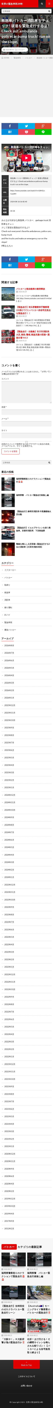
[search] (49, 11)
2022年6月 (9, 1019)
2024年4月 (9, 855)
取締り (7, 585)
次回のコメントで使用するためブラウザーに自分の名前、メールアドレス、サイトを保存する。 (26, 445)
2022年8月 (9, 1004)
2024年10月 (9, 810)
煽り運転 (8, 607)
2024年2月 (9, 870)
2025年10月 (9, 720)
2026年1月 (9, 698)
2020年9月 (9, 1169)
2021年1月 (9, 1146)
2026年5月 (9, 668)
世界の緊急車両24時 (34, 1402)
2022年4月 (9, 1034)
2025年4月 (9, 765)
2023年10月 (9, 899)
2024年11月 (9, 802)
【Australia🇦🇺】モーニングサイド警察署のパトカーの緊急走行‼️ (39, 1309)
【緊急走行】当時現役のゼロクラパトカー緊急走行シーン (12, 1309)
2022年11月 (9, 982)
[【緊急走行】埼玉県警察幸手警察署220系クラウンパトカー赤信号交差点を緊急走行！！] (8, 312)
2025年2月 (9, 780)
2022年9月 (9, 997)
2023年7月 (9, 922)
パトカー (21, 49)
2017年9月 (9, 1221)
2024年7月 (9, 832)
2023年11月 (9, 892)
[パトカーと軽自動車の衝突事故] (8, 294)
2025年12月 (9, 705)
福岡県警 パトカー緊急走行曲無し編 (32, 495)
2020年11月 (9, 1161)
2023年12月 (9, 884)
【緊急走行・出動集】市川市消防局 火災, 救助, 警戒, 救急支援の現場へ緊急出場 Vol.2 (33, 334)
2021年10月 (9, 1079)
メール (4, 419)
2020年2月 (9, 1191)
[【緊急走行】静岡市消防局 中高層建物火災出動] (8, 516)
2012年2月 (9, 1228)
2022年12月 (9, 974)
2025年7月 (9, 742)
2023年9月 (9, 907)
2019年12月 (9, 1198)
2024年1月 (9, 877)
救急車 (7, 592)
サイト (4, 430)
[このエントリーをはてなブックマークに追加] (9, 132)
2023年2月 (9, 959)
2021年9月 (9, 1086)
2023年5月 (9, 937)
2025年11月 (9, 712)
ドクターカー (10, 570)
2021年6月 (9, 1109)
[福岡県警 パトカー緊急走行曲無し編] (8, 500)
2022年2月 (9, 1049)
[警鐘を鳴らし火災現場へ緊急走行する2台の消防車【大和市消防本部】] (8, 549)
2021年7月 (9, 1101)
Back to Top (26, 1365)
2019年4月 (9, 1213)
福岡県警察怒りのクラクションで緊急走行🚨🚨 (13, 1276)
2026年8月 (9, 645)
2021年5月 (9, 1116)
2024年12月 (9, 795)
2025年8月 (9, 735)
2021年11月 (9, 1071)
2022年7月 (9, 1012)
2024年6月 (9, 840)
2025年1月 (9, 787)
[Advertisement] (26, 87)
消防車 (7, 600)
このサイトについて (26, 1376)
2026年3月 (9, 683)
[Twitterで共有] (26, 126)
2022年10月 (9, 989)
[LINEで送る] (43, 132)
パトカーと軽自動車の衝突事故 (30, 288)
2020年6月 (9, 1176)
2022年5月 (9, 1026)
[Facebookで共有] (9, 126)
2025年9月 (9, 727)
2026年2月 (9, 690)
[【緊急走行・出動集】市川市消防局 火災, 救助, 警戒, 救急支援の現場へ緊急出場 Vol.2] (8, 336)
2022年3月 (9, 1041)
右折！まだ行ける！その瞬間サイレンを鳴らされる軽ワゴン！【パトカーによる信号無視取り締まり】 (38, 1346)
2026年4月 (9, 675)
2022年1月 (9, 1056)
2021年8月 (9, 1094)
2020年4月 (9, 1184)
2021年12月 (9, 1064)
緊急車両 (8, 622)
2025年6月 (9, 750)
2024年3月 (9, 862)
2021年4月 (9, 1124)
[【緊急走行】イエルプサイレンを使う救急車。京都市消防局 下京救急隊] (8, 533)
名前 (3, 407)
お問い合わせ (26, 1385)
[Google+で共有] (43, 126)
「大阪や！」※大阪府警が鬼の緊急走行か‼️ (13, 1341)
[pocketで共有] (26, 132)
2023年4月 (9, 944)
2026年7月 (9, 653)
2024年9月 (9, 817)
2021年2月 (9, 1139)
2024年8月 (9, 825)
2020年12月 (9, 1154)
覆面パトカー (10, 630)
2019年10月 (9, 1206)
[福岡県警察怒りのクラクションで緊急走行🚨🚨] (8, 484)
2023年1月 (9, 967)
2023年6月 (9, 929)
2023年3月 (9, 952)
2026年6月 (9, 660)
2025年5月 (9, 757)
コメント (5, 379)
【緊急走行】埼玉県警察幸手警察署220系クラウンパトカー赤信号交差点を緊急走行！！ (33, 310)
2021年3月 (9, 1131)
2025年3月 (9, 772)
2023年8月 (9, 914)
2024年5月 (9, 847)
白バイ (7, 615)
